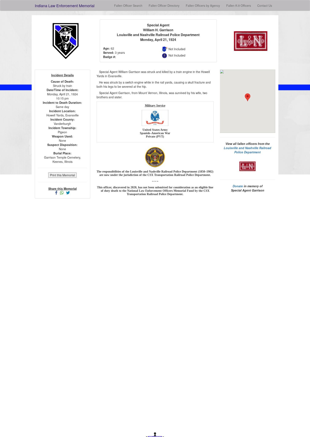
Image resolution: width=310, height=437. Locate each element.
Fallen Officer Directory (164, 5)
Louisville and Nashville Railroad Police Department (247, 150)
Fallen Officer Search (128, 5)
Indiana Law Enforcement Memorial (64, 5)
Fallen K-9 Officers (238, 5)
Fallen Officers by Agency (203, 5)
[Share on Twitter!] (68, 193)
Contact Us (264, 5)
